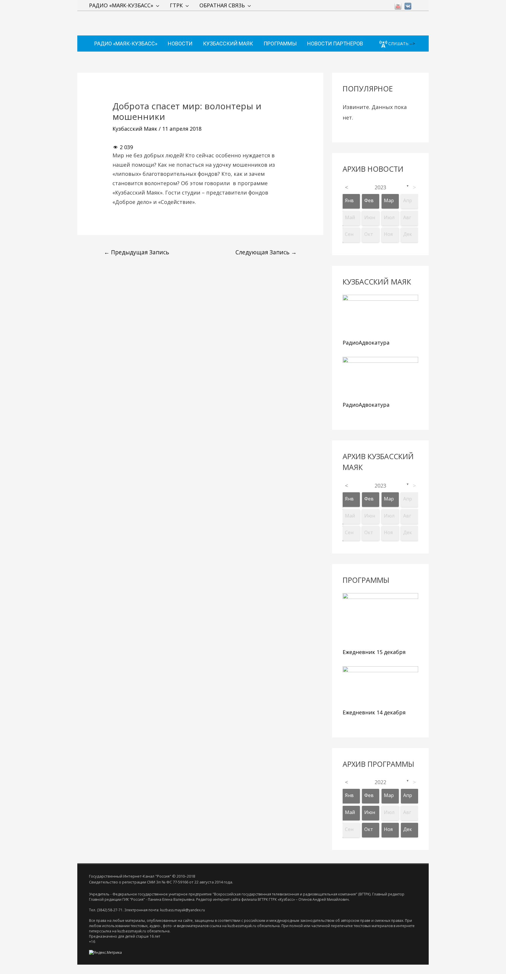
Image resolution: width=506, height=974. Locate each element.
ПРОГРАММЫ (280, 43)
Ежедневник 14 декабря (374, 712)
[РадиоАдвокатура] (380, 315)
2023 (380, 187)
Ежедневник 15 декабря (374, 651)
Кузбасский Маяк (134, 128)
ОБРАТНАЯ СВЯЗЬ (222, 5)
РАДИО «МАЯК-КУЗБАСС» (121, 5)
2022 (380, 782)
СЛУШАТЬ (397, 43)
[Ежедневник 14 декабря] (380, 686)
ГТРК (176, 5)
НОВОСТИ (180, 43)
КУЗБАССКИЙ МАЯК (228, 43)
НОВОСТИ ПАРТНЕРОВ (335, 43)
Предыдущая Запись (136, 252)
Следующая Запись (266, 252)
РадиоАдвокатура (366, 342)
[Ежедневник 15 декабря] (380, 619)
